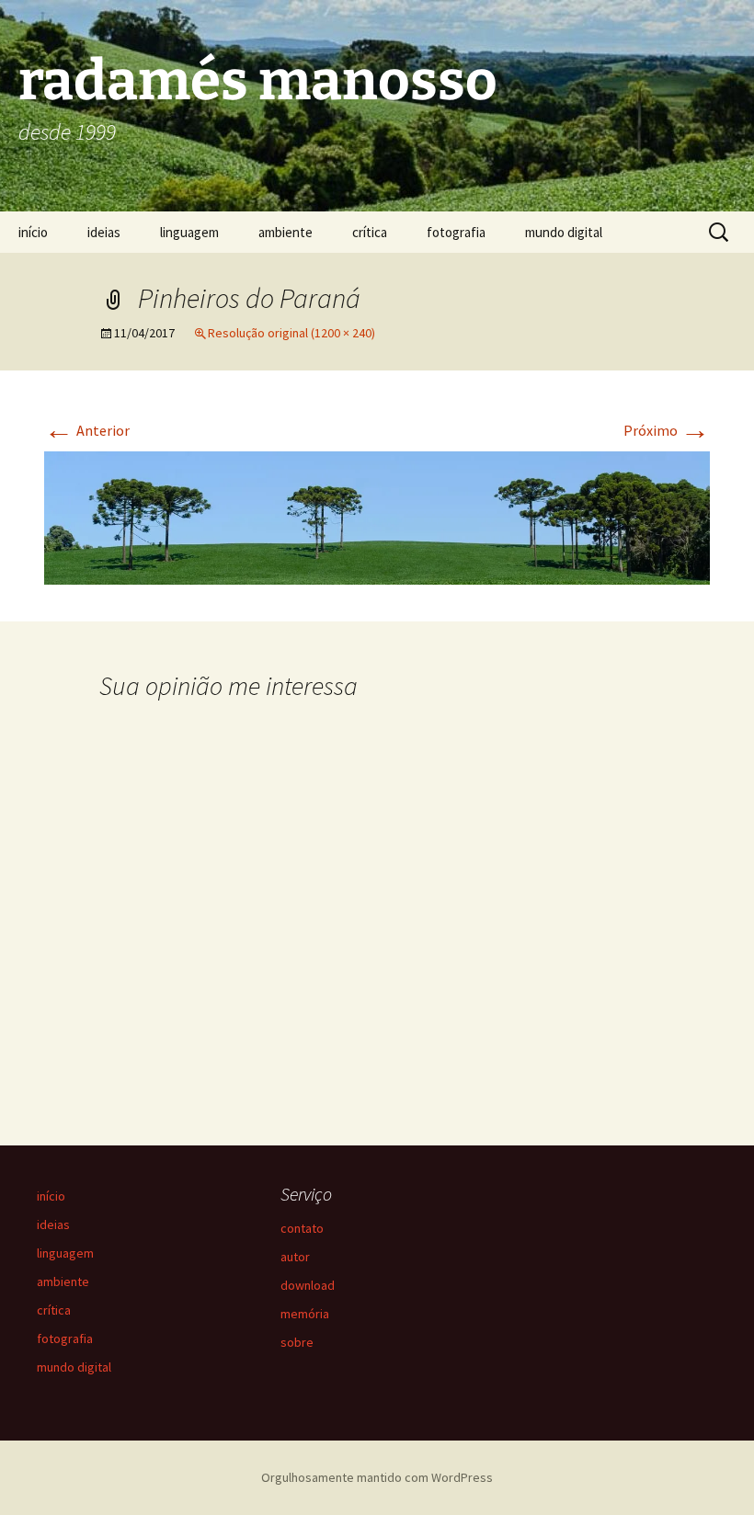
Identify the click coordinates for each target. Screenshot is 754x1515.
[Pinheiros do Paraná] (377, 516)
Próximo (666, 430)
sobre (297, 1342)
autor (295, 1256)
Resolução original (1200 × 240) (291, 333)
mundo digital (563, 232)
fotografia (456, 232)
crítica (369, 232)
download (307, 1285)
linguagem (189, 232)
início (33, 232)
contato (302, 1228)
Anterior (87, 430)
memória (304, 1313)
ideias (103, 232)
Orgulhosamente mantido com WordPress (377, 1477)
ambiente (285, 232)
